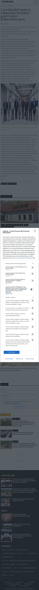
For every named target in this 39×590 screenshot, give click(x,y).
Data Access (19, 358)
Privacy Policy (30, 358)
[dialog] (19, 295)
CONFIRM (11, 352)
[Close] (35, 231)
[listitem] (19, 263)
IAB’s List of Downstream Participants (21, 258)
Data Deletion (9, 358)
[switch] (32, 267)
